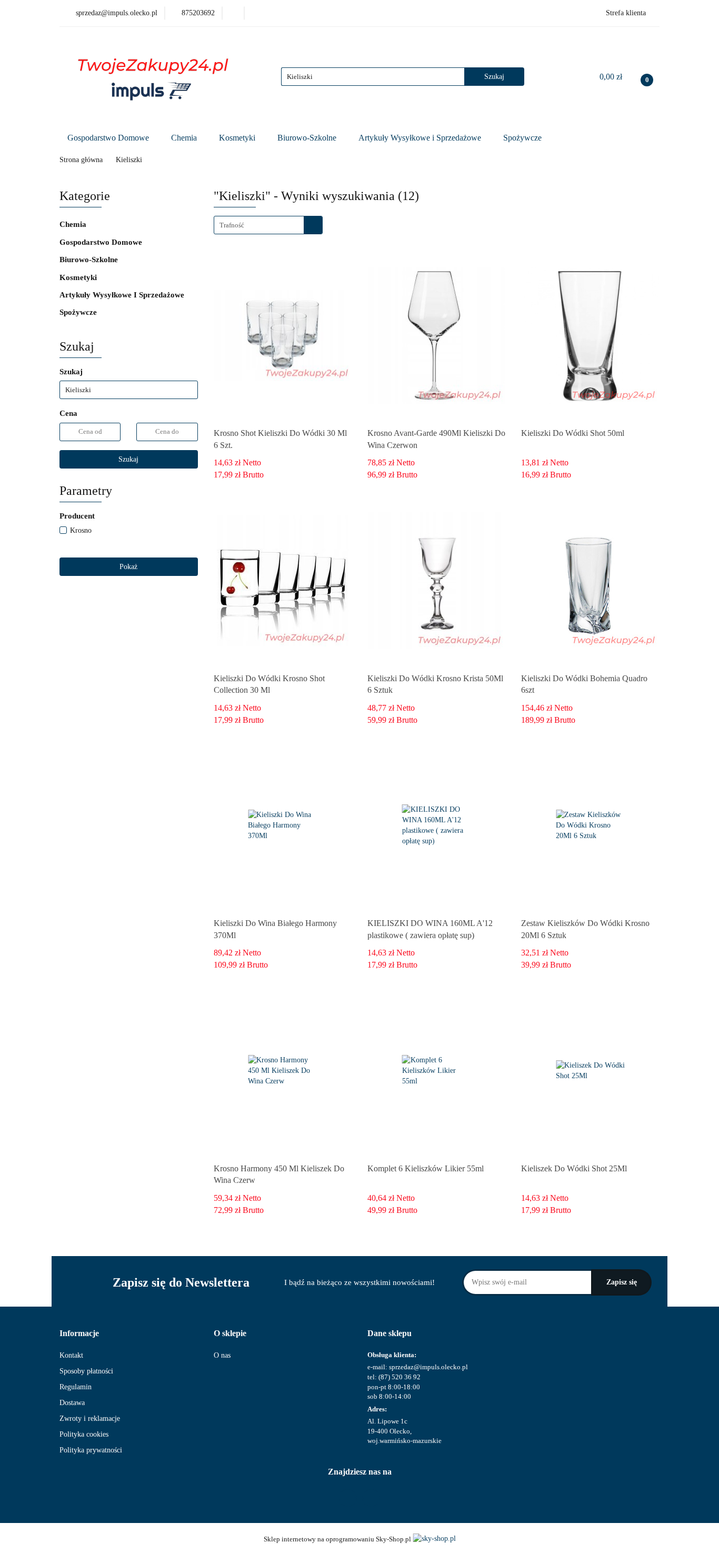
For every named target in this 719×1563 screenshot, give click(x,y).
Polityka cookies (83, 1434)
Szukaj (128, 459)
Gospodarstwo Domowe (109, 137)
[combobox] (268, 225)
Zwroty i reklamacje (89, 1418)
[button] (79, 1334)
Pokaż (128, 567)
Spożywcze (523, 137)
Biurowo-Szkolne (307, 137)
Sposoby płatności (86, 1371)
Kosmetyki (238, 137)
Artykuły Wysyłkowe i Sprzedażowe (420, 137)
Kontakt (71, 1355)
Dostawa (72, 1403)
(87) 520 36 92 (399, 1377)
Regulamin (75, 1387)
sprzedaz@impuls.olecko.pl (428, 1367)
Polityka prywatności (90, 1450)
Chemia (185, 137)
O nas (222, 1355)
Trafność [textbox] (231, 225)
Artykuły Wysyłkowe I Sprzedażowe (122, 295)
